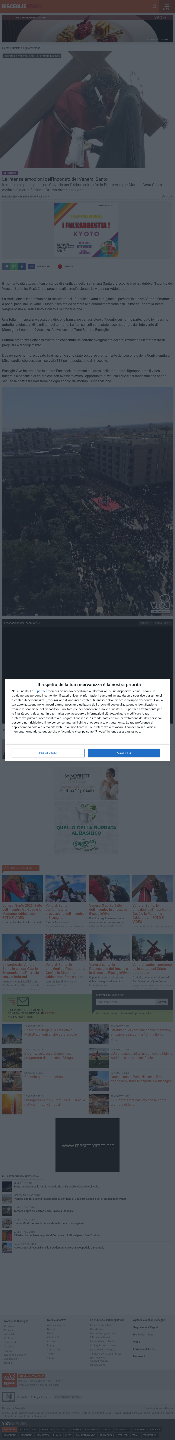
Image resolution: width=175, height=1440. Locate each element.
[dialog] (87, 720)
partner (42, 690)
